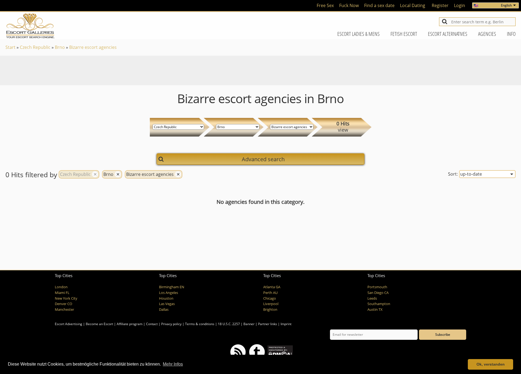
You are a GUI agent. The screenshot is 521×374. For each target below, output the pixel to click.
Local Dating (412, 5)
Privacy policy (171, 324)
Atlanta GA (271, 287)
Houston (166, 298)
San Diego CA (378, 292)
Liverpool (270, 304)
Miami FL (62, 292)
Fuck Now (349, 5)
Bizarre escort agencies (93, 47)
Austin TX (375, 309)
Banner (249, 324)
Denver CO (63, 304)
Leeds (372, 298)
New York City (66, 298)
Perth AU (270, 292)
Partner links (267, 324)
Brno (60, 47)
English (506, 5)
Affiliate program (129, 324)
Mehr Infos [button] (173, 364)
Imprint (286, 324)
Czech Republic (35, 47)
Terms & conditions (199, 324)
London (61, 287)
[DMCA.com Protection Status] (279, 351)
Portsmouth (377, 287)
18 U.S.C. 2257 (229, 324)
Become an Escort (99, 324)
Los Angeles (168, 292)
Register (440, 5)
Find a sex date (379, 5)
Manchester (64, 309)
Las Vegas (167, 304)
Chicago (269, 298)
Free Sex (325, 5)
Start (10, 47)
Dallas (164, 309)
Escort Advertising (68, 324)
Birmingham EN (171, 287)
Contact (152, 324)
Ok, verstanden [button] (490, 364)
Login (459, 5)
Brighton (270, 309)
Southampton (378, 304)
